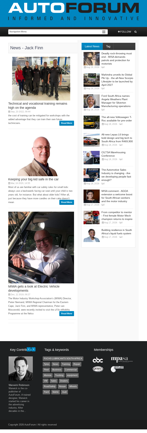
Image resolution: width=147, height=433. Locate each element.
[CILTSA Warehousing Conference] (92, 157)
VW (45, 381)
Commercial (71, 369)
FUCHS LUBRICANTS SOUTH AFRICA (63, 358)
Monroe (47, 375)
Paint (46, 392)
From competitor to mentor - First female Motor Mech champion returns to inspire (116, 215)
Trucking (59, 375)
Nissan (62, 386)
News (55, 364)
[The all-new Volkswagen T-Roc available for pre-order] (92, 122)
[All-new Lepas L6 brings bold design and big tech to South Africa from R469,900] (92, 140)
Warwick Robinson (19, 385)
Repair (77, 364)
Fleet (46, 369)
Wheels (73, 386)
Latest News (92, 46)
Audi (64, 392)
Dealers (64, 381)
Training (66, 364)
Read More (66, 123)
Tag (108, 46)
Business (56, 369)
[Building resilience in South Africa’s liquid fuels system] (92, 235)
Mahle (56, 392)
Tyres (46, 364)
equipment (72, 375)
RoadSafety (49, 386)
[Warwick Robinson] (21, 380)
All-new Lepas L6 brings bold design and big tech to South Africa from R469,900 (117, 138)
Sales (53, 381)
